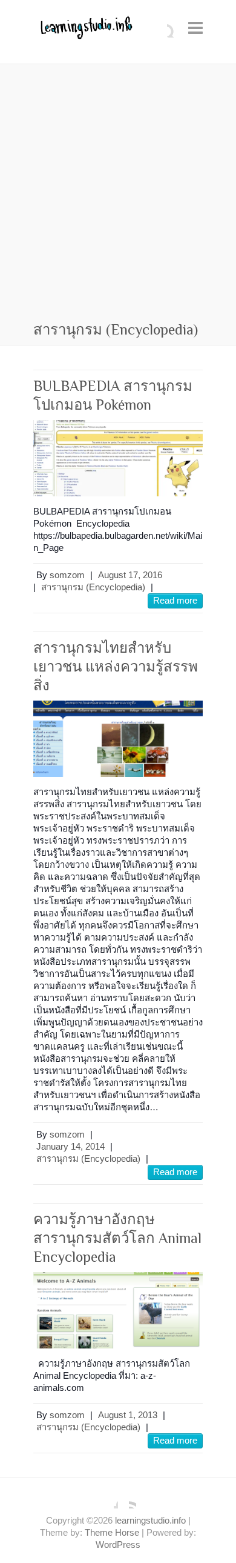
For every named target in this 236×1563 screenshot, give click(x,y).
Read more (175, 600)
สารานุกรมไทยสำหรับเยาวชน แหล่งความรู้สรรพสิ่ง (115, 666)
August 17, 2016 (130, 575)
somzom (67, 575)
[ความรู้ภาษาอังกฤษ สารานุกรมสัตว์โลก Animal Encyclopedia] (118, 1310)
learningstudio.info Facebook (109, 1499)
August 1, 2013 (127, 1415)
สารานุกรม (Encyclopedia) (93, 587)
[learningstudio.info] (85, 31)
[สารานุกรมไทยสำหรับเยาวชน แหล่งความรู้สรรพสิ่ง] (118, 738)
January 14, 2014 (70, 1146)
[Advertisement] (118, 194)
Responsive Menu (195, 27)
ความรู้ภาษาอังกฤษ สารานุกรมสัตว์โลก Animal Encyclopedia (117, 1238)
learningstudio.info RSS (127, 1499)
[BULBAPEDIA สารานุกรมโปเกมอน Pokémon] (118, 458)
